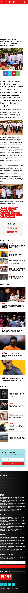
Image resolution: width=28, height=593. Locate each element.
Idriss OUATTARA (12, 209)
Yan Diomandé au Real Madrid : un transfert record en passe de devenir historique (17, 246)
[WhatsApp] (18, 73)
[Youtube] (16, 232)
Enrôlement (3, 209)
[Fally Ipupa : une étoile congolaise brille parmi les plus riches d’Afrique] (4, 394)
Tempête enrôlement (10, 215)
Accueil (2, 36)
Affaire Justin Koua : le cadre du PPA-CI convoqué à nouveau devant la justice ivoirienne (17, 262)
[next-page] (3, 445)
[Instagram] (10, 232)
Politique (4, 328)
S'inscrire (13, 463)
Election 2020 (14, 207)
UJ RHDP (3, 217)
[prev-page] (1, 445)
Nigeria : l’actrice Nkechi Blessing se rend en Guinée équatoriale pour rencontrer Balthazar (17, 270)
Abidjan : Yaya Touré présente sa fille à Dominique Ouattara (16, 416)
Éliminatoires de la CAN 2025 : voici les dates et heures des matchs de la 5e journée (16, 277)
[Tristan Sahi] (8, 228)
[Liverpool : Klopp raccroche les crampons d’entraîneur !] (4, 405)
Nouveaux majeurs (5, 213)
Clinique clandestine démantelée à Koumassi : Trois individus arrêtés (17, 438)
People (4, 303)
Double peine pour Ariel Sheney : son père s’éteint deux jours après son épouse (16, 254)
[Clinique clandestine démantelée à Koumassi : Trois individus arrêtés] (4, 437)
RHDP (2, 215)
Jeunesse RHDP (4, 211)
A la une (8, 36)
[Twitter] (10, 73)
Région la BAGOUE (15, 213)
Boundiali (7, 207)
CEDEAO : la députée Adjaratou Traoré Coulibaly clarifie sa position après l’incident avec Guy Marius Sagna (16, 427)
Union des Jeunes (10, 217)
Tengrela (19, 215)
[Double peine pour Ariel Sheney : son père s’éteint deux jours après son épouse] (4, 254)
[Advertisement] (14, 19)
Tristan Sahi (13, 228)
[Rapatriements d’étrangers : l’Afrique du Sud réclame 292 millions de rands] (12, 319)
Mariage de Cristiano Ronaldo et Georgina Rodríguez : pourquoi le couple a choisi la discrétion (13, 306)
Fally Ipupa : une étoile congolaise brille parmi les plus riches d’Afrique (16, 395)
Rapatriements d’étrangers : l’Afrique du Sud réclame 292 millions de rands (12, 330)
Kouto (11, 211)
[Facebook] (5, 73)
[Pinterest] (14, 73)
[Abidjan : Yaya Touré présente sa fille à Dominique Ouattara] (4, 416)
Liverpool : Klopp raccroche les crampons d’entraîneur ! (16, 405)
